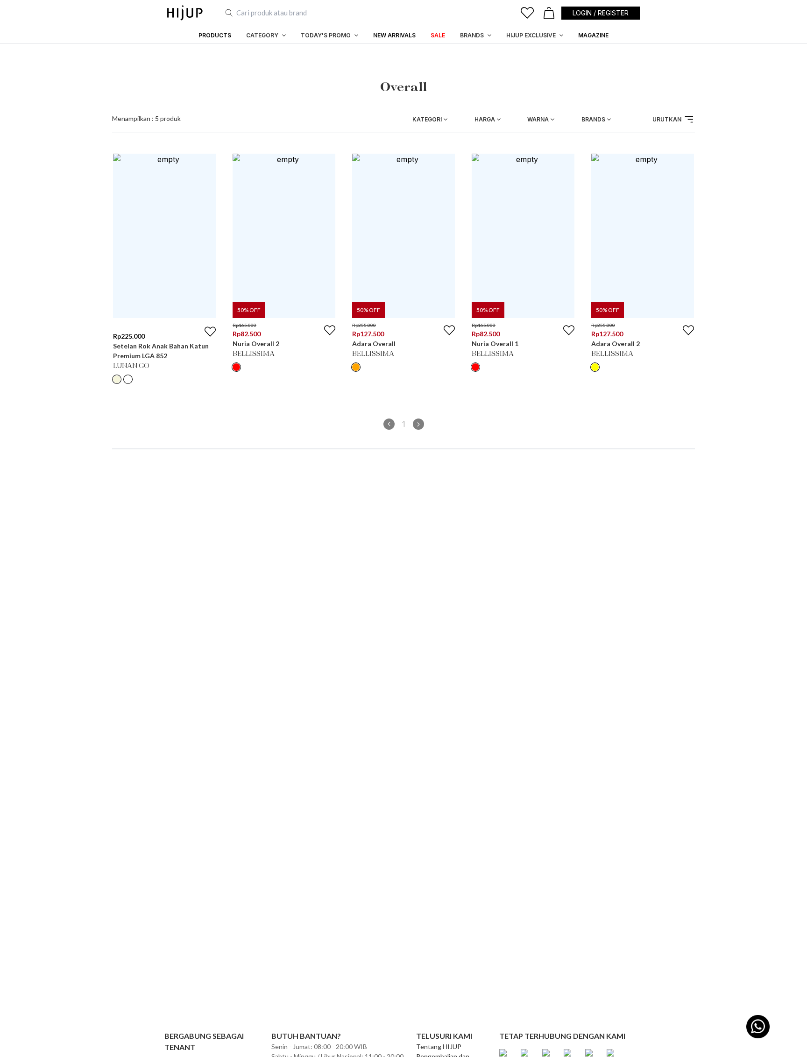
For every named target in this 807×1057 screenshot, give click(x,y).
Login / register (601, 13)
